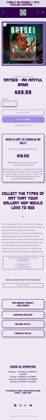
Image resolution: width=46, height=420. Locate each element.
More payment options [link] (23, 125)
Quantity (5, 99)
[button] (2, 12)
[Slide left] (18, 73)
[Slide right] (28, 73)
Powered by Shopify (31, 416)
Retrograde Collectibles (20, 416)
